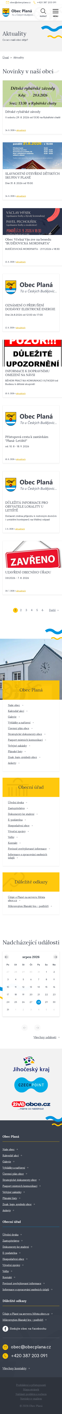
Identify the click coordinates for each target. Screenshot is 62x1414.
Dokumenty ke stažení (21, 814)
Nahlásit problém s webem (31, 1394)
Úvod (6, 57)
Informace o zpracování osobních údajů (26, 1289)
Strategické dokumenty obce (25, 734)
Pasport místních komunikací (25, 739)
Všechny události (45, 1037)
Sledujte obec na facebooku (28, 1328)
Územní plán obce (18, 728)
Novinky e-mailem (31, 1398)
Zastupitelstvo (16, 808)
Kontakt (12, 842)
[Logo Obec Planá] (18, 12)
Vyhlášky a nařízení (19, 722)
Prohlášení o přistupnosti (31, 1385)
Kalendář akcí (16, 711)
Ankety (12, 763)
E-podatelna (15, 819)
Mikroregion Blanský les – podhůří (28, 906)
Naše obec (14, 705)
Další (52, 610)
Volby (11, 837)
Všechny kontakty (15, 1368)
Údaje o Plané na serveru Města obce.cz (26, 1313)
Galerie (12, 716)
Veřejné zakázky (17, 745)
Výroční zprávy (17, 831)
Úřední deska (16, 802)
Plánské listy (15, 751)
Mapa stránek (31, 1389)
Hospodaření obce (19, 825)
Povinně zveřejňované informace (27, 848)
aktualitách (21, 130)
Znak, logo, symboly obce (22, 757)
